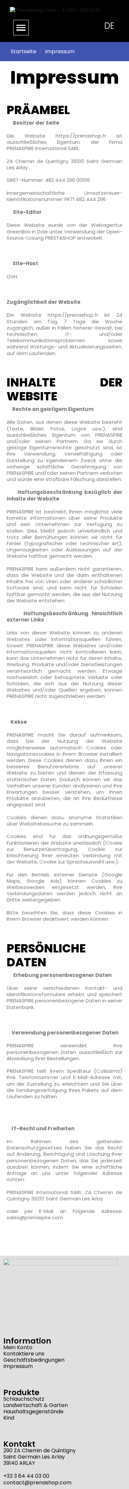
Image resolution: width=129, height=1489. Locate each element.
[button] (61, 25)
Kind (8, 1418)
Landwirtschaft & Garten (35, 1405)
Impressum (18, 1366)
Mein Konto (17, 1347)
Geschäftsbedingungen (33, 1360)
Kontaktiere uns (23, 1353)
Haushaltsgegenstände (33, 1411)
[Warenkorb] (78, 25)
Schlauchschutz (23, 1399)
